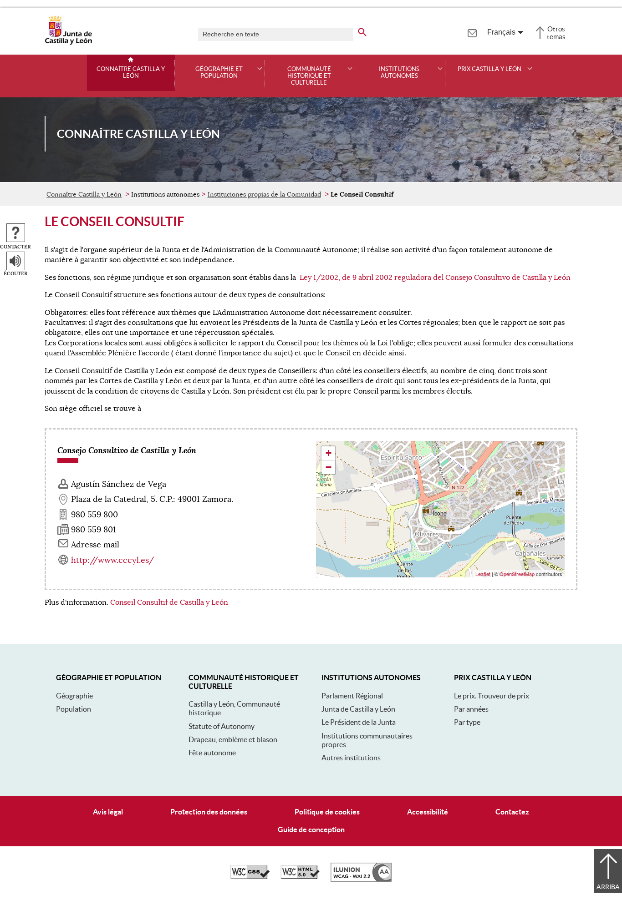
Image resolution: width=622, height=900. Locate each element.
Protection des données (208, 812)
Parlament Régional (352, 696)
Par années (471, 709)
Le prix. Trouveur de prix (491, 696)
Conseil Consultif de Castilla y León (169, 602)
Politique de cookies (327, 812)
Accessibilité (427, 812)
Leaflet (482, 573)
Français (501, 32)
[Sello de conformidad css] (250, 876)
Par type (467, 722)
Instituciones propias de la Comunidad (264, 194)
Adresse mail (95, 545)
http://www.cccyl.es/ (112, 560)
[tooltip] (472, 32)
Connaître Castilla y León (131, 72)
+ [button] (328, 453)
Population (73, 709)
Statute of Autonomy (222, 726)
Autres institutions (351, 757)
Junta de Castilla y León (358, 709)
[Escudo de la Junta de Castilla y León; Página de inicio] (68, 42)
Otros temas (556, 32)
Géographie (74, 696)
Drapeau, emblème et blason (233, 739)
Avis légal (108, 812)
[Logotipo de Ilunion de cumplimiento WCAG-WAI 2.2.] (361, 879)
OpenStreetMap (517, 573)
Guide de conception (311, 829)
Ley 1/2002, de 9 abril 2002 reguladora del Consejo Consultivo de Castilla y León (435, 277)
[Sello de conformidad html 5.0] (300, 876)
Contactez (512, 812)
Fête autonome (212, 752)
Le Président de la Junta (358, 722)
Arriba (608, 886)
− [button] (328, 467)
